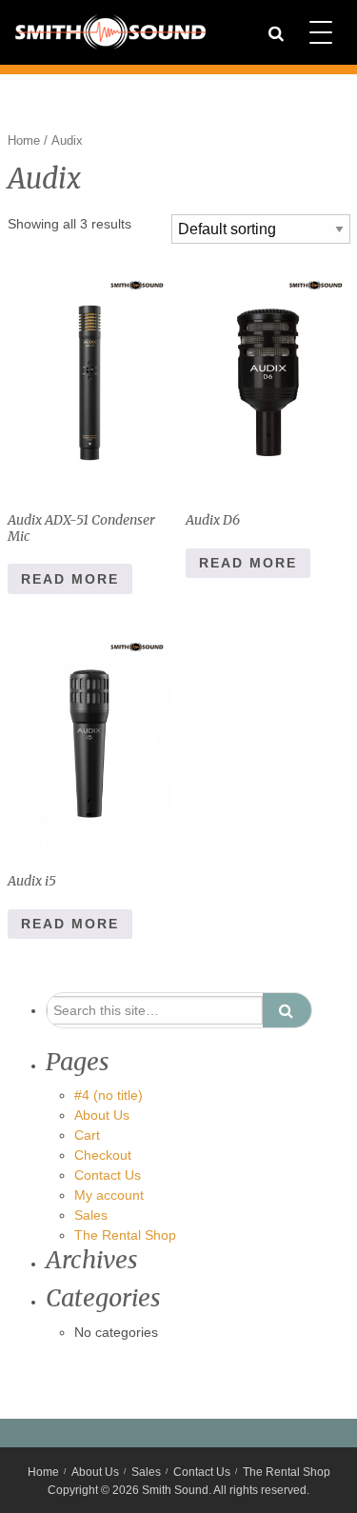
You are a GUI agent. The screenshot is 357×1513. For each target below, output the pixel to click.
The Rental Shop (125, 1235)
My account (109, 1195)
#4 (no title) (108, 1095)
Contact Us (107, 1175)
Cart (87, 1135)
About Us (101, 1115)
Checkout (102, 1155)
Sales (91, 1215)
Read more (70, 579)
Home (24, 140)
